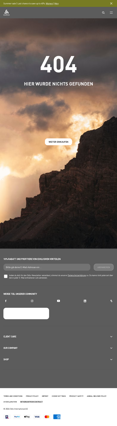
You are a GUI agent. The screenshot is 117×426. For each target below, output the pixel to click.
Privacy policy (32, 396)
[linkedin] (85, 301)
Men (56, 3)
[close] (111, 3)
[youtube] (58, 301)
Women (49, 3)
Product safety (76, 396)
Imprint (45, 396)
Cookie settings (59, 396)
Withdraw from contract (31, 402)
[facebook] (5, 301)
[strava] (111, 301)
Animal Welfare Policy (96, 396)
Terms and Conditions (13, 396)
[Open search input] (103, 12)
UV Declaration (10, 402)
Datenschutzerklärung (77, 275)
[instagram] (32, 301)
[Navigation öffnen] (111, 12)
